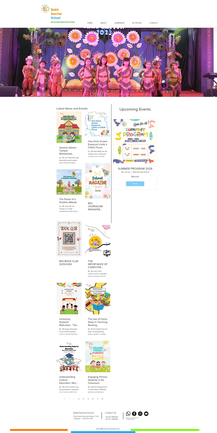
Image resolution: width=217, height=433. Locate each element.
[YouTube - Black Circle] (146, 413)
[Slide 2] (109, 92)
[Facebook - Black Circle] (134, 413)
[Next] (205, 62)
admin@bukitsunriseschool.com (108, 429)
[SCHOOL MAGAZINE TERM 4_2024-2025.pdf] (81, 90)
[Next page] (98, 399)
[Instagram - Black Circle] (140, 413)
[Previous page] (69, 399)
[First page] (64, 399)
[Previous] (12, 62)
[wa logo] (128, 413)
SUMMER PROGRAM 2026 (135, 168)
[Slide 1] (107, 92)
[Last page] (102, 399)
